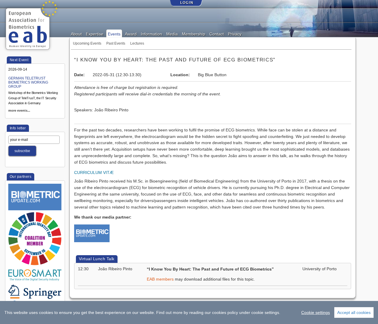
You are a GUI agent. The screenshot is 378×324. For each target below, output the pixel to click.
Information (151, 33)
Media (172, 33)
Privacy (235, 33)
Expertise (94, 33)
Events (114, 33)
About (76, 33)
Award (131, 33)
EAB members (160, 279)
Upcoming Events (87, 43)
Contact (216, 33)
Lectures (137, 43)
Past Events (115, 43)
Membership (193, 33)
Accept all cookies (354, 312)
